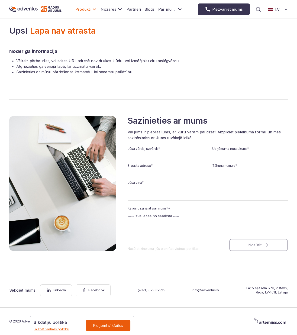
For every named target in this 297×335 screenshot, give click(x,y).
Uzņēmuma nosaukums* (230, 149)
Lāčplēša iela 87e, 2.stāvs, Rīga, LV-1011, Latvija (267, 290)
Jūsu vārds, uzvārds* (144, 149)
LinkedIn (59, 290)
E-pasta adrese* (140, 166)
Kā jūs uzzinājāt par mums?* (149, 208)
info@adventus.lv (205, 290)
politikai (193, 249)
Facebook (96, 290)
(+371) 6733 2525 (151, 290)
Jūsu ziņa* (136, 182)
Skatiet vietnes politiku (51, 329)
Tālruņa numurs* (224, 166)
